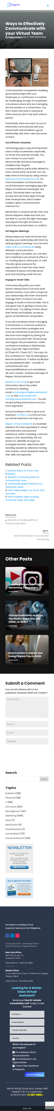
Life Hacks (10, 806)
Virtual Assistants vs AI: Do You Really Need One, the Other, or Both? (26, 619)
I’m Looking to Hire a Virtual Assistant (24, 1054)
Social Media (12, 833)
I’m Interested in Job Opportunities (24, 1061)
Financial (10, 797)
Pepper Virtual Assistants (18, 423)
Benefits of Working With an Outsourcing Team (22, 479)
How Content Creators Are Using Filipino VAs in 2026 (25, 654)
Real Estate (11, 824)
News (8, 820)
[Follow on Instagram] (17, 936)
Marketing (40, 37)
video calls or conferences (19, 246)
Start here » (35, 1094)
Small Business (13, 829)
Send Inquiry (34, 1074)
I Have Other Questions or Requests (25, 1067)
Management (12, 811)
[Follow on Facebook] (7, 936)
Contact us (23, 414)
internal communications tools (22, 178)
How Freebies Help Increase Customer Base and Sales (22, 498)
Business (10, 793)
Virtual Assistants (13, 37)
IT (6, 802)
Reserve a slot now (15, 381)
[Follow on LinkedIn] (12, 936)
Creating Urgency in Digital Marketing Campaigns (26, 586)
